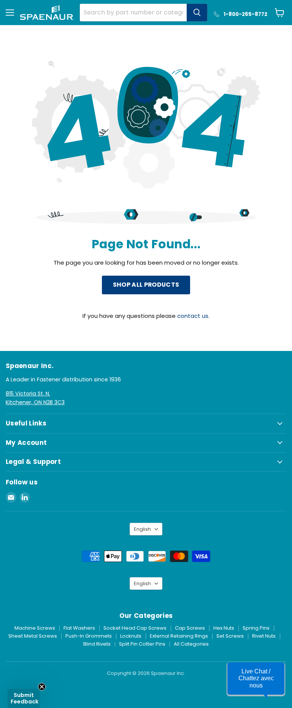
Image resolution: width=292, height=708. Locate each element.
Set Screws (230, 636)
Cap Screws (190, 628)
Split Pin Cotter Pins (142, 644)
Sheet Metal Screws (32, 636)
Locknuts (130, 636)
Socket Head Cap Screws (135, 628)
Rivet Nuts (264, 636)
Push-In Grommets (88, 636)
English (142, 529)
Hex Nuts (223, 628)
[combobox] (133, 12)
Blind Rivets (97, 644)
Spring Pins (256, 628)
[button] (255, 678)
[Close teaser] (42, 687)
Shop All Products (146, 284)
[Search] (197, 12)
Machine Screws (34, 628)
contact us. (193, 316)
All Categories (191, 644)
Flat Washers (79, 628)
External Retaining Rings (179, 636)
